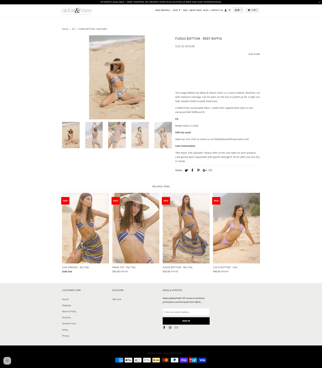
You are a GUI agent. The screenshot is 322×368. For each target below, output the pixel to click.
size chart (191, 139)
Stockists (66, 317)
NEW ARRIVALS (162, 10)
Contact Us (216, 10)
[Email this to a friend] (209, 170)
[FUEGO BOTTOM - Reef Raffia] (117, 77)
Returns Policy (69, 311)
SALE (185, 10)
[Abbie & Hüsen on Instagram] (170, 327)
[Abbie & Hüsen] (76, 11)
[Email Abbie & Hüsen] (176, 327)
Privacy (65, 335)
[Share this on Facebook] (192, 170)
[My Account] (226, 11)
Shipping (66, 305)
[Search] (230, 11)
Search (65, 299)
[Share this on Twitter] (186, 170)
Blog (206, 10)
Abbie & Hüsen (155, 353)
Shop (176, 10)
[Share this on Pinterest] (198, 170)
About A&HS (195, 10)
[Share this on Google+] (203, 170)
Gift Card (116, 299)
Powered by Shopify (172, 353)
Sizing (65, 329)
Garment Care (69, 323)
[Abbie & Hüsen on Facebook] (164, 327)
